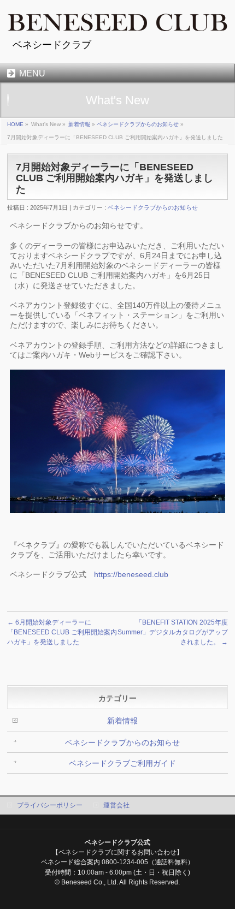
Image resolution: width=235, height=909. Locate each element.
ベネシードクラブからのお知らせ (138, 124)
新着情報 (79, 124)
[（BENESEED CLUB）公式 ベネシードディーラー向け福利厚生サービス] (117, 20)
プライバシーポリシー (50, 805)
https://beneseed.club (131, 574)
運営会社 (116, 805)
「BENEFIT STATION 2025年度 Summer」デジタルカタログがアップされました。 (173, 632)
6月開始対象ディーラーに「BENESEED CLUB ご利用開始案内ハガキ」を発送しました (62, 632)
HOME (15, 124)
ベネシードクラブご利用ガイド (122, 763)
